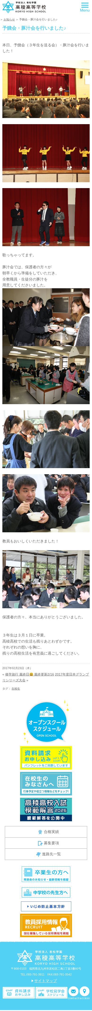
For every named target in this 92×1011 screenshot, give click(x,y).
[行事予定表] (46, 783)
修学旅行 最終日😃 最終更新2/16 (29, 674)
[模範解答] (46, 809)
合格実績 (51, 832)
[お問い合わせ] (73, 992)
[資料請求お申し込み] (46, 757)
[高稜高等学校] (24, 7)
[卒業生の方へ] (46, 874)
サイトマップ (45, 981)
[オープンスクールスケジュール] (46, 721)
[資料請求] (18, 992)
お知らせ (9, 19)
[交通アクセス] (84, 992)
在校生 (16, 688)
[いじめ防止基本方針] (46, 906)
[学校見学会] (51, 992)
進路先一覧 (51, 854)
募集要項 (51, 843)
